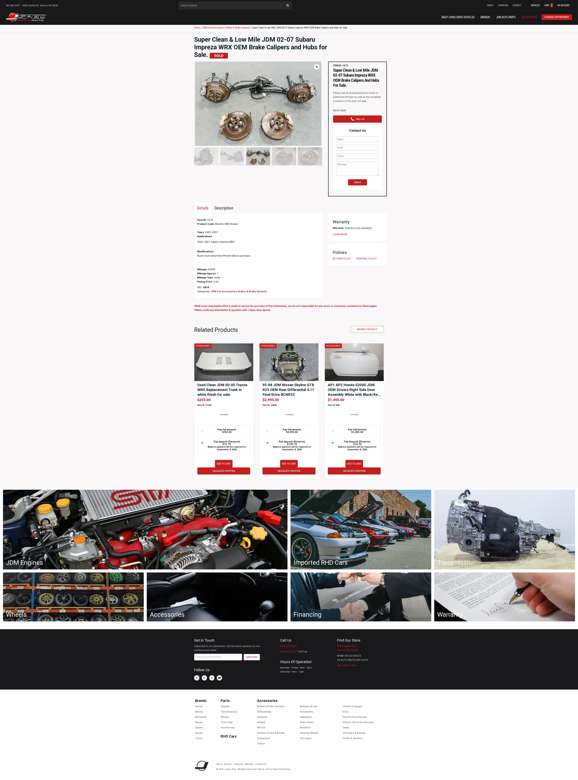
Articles (228, 764)
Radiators (305, 727)
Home (197, 27)
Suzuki (198, 732)
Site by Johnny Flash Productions (274, 769)
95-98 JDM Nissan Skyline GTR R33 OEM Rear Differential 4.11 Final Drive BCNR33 (288, 390)
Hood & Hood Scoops (355, 716)
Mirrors (261, 727)
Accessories (228, 727)
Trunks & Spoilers (352, 738)
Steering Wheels (309, 732)
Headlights (306, 716)
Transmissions (229, 711)
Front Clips (227, 722)
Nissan (199, 722)
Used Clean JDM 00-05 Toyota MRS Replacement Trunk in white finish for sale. (222, 390)
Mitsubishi (201, 716)
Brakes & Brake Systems (238, 27)
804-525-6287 (288, 646)
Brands (201, 701)
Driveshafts (306, 711)
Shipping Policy (366, 258)
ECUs (346, 711)
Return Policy (342, 258)
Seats (346, 727)
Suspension (263, 738)
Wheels (225, 716)
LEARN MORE (340, 234)
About (219, 764)
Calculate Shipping (223, 470)
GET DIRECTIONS (346, 665)
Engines (225, 706)
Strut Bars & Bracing (354, 732)
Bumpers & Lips (308, 706)
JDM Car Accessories (213, 27)
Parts (225, 701)
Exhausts (262, 716)
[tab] (202, 207)
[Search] (287, 5)
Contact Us (260, 764)
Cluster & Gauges (352, 706)
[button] (196, 678)
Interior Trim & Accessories (358, 722)
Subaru (199, 727)
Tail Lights (305, 738)
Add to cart (224, 463)
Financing (238, 764)
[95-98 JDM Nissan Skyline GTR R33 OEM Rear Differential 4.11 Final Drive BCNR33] (288, 362)
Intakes (261, 722)
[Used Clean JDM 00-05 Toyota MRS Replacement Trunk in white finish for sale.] (223, 362)
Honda (198, 706)
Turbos (261, 743)
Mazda (199, 711)
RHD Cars (229, 736)
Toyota (199, 738)
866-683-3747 (288, 651)
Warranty (249, 764)
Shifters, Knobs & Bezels (271, 732)
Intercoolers (307, 722)
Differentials (264, 711)
